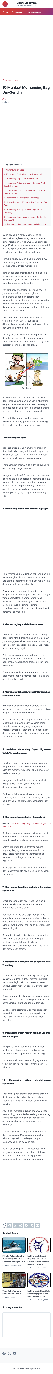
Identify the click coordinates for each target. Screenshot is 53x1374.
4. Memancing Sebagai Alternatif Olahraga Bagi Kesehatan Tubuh (24, 184)
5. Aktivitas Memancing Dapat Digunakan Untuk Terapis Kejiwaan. (24, 191)
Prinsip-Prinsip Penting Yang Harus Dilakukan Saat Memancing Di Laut (13, 1259)
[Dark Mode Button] (49, 4)
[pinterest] (31, 1225)
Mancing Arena (26, 3)
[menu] (5, 4)
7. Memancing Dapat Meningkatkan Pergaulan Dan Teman (25, 203)
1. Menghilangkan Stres (14, 170)
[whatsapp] (20, 1225)
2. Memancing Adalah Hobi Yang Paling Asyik (23, 174)
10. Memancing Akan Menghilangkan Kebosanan (25, 224)
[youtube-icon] (14, 1353)
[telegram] (26, 1225)
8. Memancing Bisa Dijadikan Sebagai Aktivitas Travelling (24, 211)
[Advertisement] (26, 47)
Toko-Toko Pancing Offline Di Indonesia (11, 1292)
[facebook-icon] (4, 1353)
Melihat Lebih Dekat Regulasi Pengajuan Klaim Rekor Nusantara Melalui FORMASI (38, 1260)
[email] (37, 1225)
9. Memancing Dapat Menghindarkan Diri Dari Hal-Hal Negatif (25, 218)
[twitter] (15, 1225)
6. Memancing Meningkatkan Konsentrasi (21, 197)
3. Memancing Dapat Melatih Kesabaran (21, 178)
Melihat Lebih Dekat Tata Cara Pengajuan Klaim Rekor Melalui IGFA (38, 1293)
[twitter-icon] (9, 1353)
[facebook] (9, 1225)
